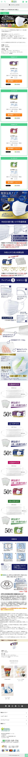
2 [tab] (13, 7)
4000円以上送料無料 (15, 4)
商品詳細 (4, 13)
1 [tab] (11, 7)
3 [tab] (15, 7)
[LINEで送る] (17, 84)
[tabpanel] (14, 5)
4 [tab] (17, 7)
